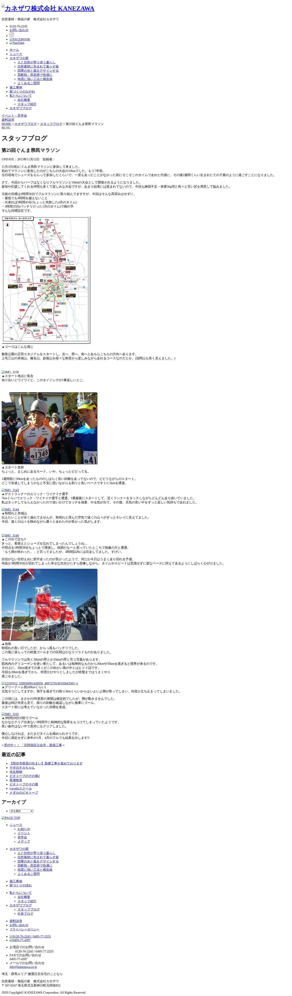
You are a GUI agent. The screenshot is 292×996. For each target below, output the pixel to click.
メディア (23, 841)
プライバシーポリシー (24, 929)
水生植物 (16, 771)
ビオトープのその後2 (25, 776)
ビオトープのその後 (24, 784)
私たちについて (21, 95)
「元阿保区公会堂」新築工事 (41, 745)
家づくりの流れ (21, 885)
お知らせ (23, 829)
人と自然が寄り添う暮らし (36, 62)
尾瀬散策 (16, 780)
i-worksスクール (21, 788)
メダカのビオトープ (24, 792)
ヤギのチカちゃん (22, 767)
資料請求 (16, 921)
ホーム (14, 49)
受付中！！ (12, 745)
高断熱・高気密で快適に (34, 75)
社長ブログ (25, 913)
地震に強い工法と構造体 (34, 79)
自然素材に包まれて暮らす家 (38, 66)
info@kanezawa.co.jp (23, 967)
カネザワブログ (21, 108)
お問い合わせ (19, 30)
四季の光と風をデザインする (38, 70)
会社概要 (23, 100)
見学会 (22, 837)
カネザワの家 (19, 58)
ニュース (16, 54)
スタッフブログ (28, 909)
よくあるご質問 (28, 83)
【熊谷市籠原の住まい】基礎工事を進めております (46, 763)
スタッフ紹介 (27, 104)
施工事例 (16, 87)
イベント (23, 833)
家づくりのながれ (22, 91)
